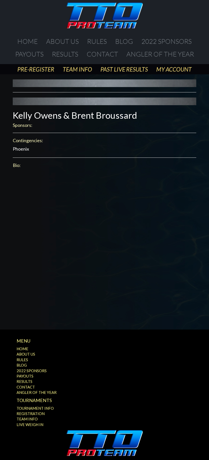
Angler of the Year (160, 54)
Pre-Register (35, 69)
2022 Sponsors (166, 41)
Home (27, 41)
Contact (102, 54)
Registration (31, 413)
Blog (124, 41)
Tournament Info (35, 408)
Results (65, 54)
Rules (97, 41)
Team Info (77, 69)
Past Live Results (124, 69)
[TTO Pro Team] (104, 15)
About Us (62, 41)
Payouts (29, 54)
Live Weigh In (30, 424)
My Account (174, 69)
